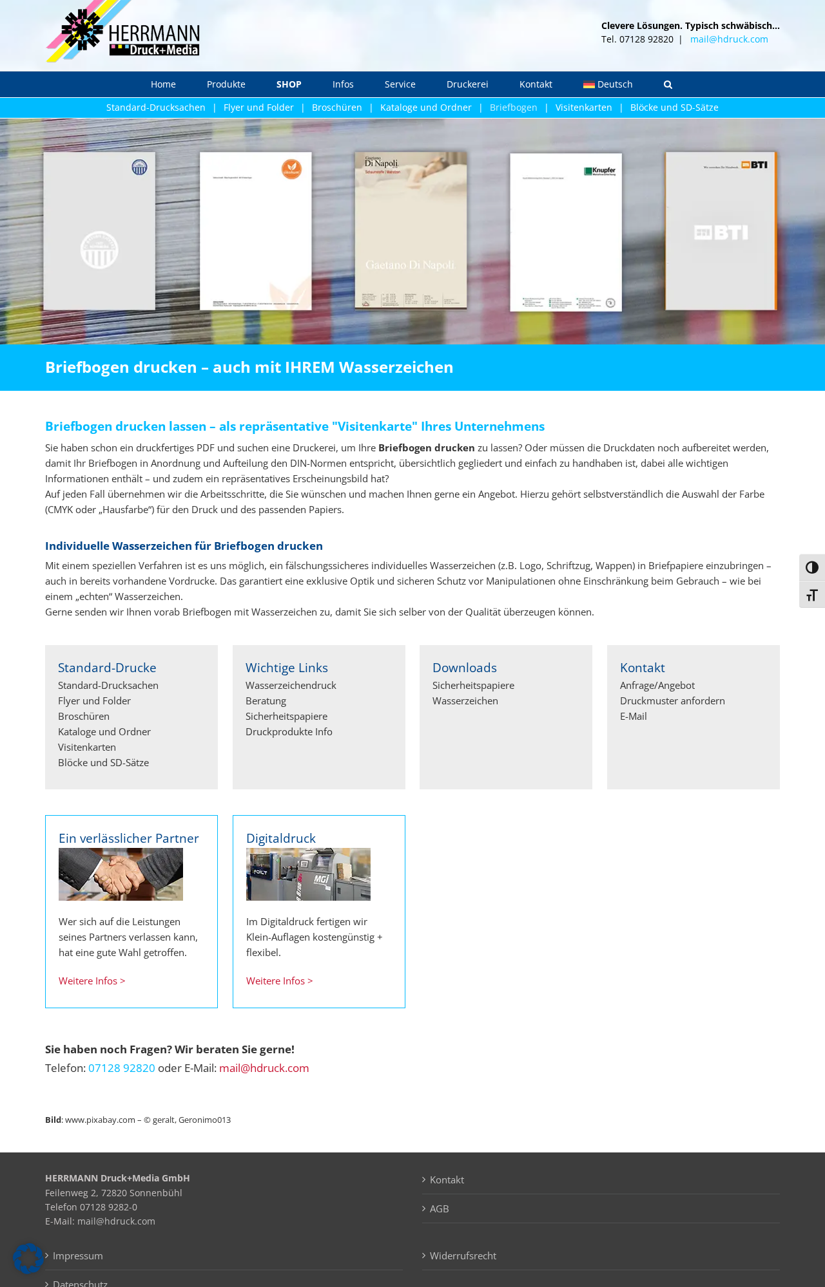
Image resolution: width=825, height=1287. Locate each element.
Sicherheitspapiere (286, 715)
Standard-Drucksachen (156, 107)
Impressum (78, 1255)
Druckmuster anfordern (672, 700)
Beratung (266, 700)
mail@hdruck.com (729, 39)
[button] (668, 84)
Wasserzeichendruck (291, 685)
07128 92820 (121, 1067)
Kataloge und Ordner (426, 107)
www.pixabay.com (100, 1119)
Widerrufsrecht (463, 1255)
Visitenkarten (584, 107)
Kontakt (447, 1179)
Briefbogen (514, 107)
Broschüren (337, 107)
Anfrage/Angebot (657, 685)
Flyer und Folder (259, 107)
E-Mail (633, 715)
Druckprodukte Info (289, 731)
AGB (439, 1208)
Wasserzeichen (465, 700)
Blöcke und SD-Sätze (674, 107)
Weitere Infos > (92, 980)
